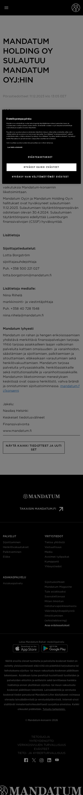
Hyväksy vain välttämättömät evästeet (40, 176)
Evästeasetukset (40, 157)
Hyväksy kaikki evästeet (41, 167)
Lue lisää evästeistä (14, 147)
